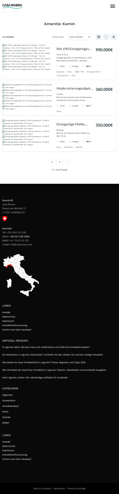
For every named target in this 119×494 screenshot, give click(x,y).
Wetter (5, 422)
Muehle (79, 147)
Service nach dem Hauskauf (16, 329)
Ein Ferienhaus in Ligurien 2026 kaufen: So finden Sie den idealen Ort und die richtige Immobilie (52, 354)
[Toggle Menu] (112, 6)
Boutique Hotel (93, 71)
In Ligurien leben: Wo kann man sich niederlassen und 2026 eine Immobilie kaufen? (46, 347)
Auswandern (8, 400)
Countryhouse (63, 75)
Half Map (113, 37)
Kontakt (6, 312)
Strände (6, 417)
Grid (99, 37)
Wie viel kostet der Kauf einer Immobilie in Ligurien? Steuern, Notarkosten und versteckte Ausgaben (54, 369)
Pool (73, 75)
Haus (70, 71)
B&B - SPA (79, 71)
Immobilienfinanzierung (14, 325)
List (106, 37)
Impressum (8, 321)
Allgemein (7, 394)
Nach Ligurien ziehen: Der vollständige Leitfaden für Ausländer (35, 377)
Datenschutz (8, 316)
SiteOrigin (81, 488)
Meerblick (68, 147)
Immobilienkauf (10, 406)
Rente (5, 411)
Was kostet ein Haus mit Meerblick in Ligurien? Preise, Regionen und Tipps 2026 (44, 362)
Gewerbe (60, 71)
